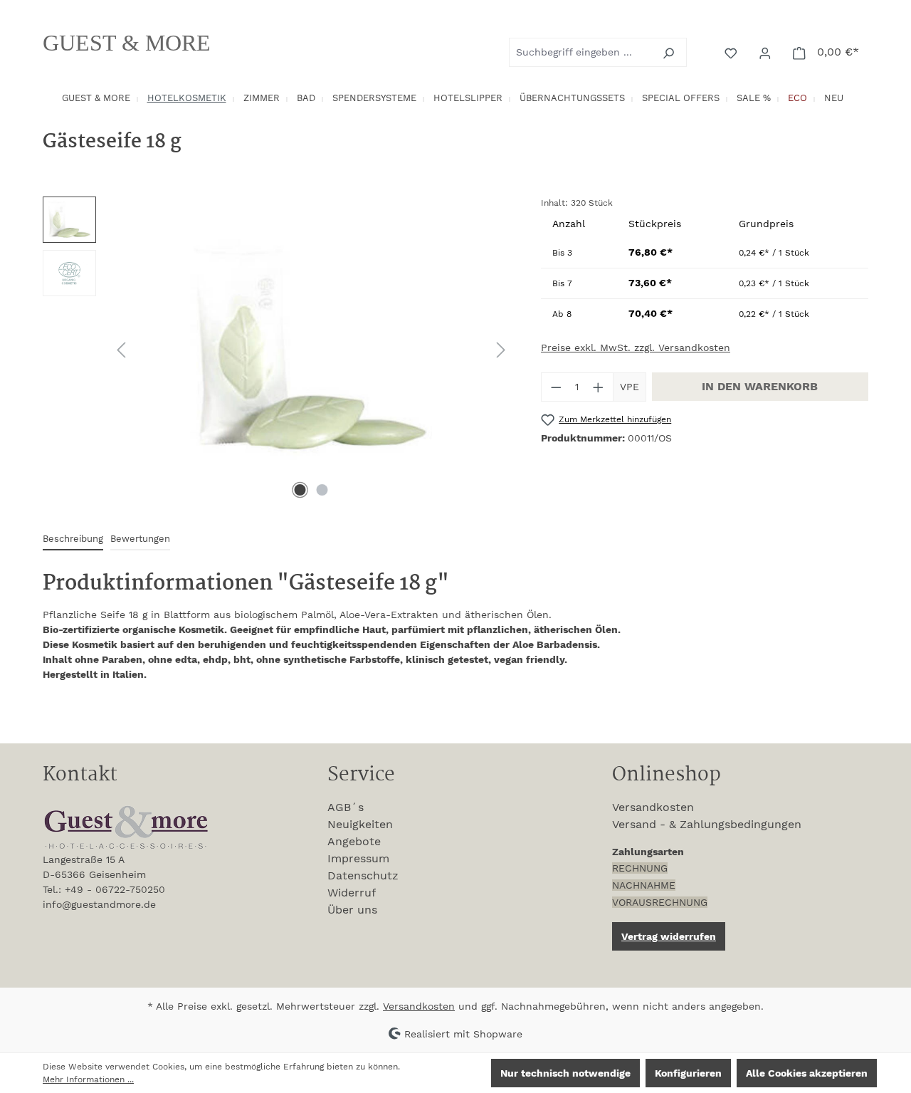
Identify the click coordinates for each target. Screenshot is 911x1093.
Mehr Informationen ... (88, 1079)
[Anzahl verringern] (556, 387)
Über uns (352, 909)
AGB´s (345, 807)
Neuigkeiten (360, 824)
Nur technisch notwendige (565, 1073)
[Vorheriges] (121, 350)
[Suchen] (670, 52)
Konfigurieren (688, 1073)
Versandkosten (653, 807)
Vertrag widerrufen (668, 936)
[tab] (73, 539)
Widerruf (351, 892)
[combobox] (581, 52)
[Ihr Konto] (766, 52)
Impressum (358, 858)
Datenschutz (363, 875)
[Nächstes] (501, 350)
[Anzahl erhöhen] (599, 387)
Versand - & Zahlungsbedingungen (706, 824)
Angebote (354, 841)
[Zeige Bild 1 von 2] (300, 490)
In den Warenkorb (760, 386)
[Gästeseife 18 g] (311, 349)
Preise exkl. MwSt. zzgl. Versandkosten (635, 347)
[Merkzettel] (732, 52)
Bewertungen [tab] (140, 538)
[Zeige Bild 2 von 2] (322, 490)
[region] (277, 350)
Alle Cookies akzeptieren (807, 1073)
